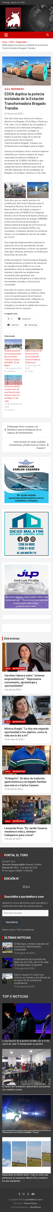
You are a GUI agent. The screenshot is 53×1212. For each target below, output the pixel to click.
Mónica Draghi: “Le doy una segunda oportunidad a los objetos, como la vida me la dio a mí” (26, 732)
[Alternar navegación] (6, 35)
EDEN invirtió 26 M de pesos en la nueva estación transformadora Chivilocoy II (33, 357)
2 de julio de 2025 (12, 839)
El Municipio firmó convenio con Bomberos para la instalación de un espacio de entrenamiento (24, 429)
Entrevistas (12, 638)
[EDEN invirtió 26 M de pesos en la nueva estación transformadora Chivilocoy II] (34, 344)
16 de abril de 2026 (13, 789)
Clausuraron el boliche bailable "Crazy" (20, 1132)
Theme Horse (30, 1203)
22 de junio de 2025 (13, 113)
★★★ (7, 89)
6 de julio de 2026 (12, 689)
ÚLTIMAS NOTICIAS (17, 937)
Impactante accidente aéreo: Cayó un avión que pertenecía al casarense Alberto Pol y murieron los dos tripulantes (25, 1177)
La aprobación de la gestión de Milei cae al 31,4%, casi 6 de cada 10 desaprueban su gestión (31, 962)
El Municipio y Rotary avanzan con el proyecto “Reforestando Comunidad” (31, 946)
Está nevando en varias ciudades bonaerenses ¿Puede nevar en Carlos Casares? (28, 445)
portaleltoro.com (33, 1199)
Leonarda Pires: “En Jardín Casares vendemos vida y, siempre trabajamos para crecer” (25, 832)
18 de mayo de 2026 (13, 739)
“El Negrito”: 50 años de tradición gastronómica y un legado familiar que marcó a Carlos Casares (25, 782)
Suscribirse (12, 922)
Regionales (17, 89)
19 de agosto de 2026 (24, 953)
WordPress (35, 1207)
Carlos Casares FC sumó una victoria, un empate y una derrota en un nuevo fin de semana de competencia (32, 979)
